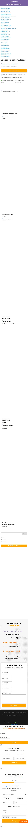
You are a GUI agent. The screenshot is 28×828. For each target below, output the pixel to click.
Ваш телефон (5, 678)
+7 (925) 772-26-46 (14, 3)
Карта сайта (24, 821)
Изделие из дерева (16, 788)
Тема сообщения (6, 688)
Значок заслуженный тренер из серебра (7, 317)
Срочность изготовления (14, 806)
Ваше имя (4, 674)
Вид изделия (14, 790)
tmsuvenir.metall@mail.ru (14, 638)
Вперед (14, 821)
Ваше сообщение (6, 693)
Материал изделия (14, 785)
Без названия (5, 672)
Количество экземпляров (20, 797)
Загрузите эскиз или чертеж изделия (14, 812)
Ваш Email (4, 683)
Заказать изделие (14, 70)
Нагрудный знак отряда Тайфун (7, 215)
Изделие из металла (6, 788)
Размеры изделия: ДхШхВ (7, 797)
